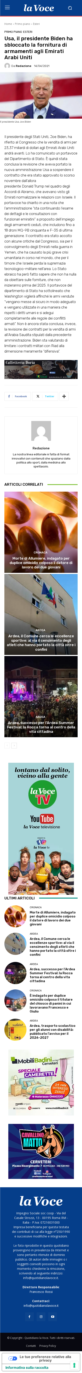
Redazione (23, 65)
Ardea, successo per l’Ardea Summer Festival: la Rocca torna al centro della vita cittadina (41, 727)
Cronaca (40, 552)
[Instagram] (41, 1316)
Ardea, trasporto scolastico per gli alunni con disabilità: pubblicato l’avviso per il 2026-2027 (52, 1032)
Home (8, 24)
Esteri (36, 24)
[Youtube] (52, 1316)
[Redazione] (7, 66)
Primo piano (22, 24)
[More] (64, 396)
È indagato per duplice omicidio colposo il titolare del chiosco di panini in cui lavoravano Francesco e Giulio (51, 1003)
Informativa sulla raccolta (26, 1367)
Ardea (40, 630)
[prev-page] (7, 745)
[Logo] (39, 8)
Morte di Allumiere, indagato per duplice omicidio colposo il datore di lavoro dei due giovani (41, 563)
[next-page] (14, 745)
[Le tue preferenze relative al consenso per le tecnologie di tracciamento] (74, 1365)
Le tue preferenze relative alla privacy (45, 1358)
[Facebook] (29, 1316)
